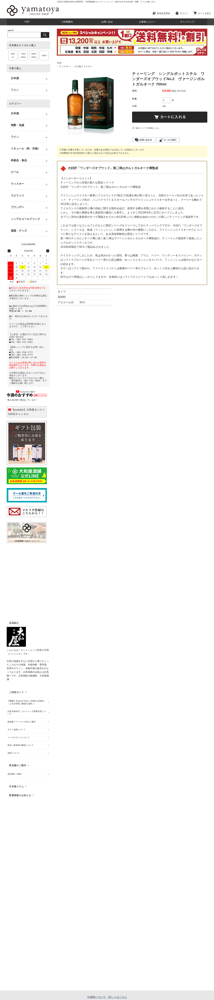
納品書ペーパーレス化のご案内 (22, 722)
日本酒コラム (16, 786)
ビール (15, 172)
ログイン (184, 13)
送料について (14, 753)
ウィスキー (64, 66)
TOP (26, 22)
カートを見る (204, 13)
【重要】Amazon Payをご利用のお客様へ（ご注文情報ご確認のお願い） (26, 702)
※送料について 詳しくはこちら (107, 997)
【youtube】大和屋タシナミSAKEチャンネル (26, 411)
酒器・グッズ (19, 230)
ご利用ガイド (16, 692)
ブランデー (17, 207)
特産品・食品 (19, 160)
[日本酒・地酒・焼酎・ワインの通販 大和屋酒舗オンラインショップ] (33, 16)
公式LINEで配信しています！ (23, 400)
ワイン (15, 89)
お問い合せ (107, 22)
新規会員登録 (163, 13)
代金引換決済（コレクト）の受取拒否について (27, 712)
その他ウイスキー (83, 66)
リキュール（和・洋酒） (25, 148)
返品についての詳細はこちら (147, 128)
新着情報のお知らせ (20, 795)
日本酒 (15, 78)
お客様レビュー (147, 22)
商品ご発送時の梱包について (21, 745)
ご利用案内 (67, 22)
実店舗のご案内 (17, 765)
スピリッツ (17, 195)
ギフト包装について (17, 729)
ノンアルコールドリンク (25, 218)
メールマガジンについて (19, 737)
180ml (44, 55)
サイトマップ (187, 22)
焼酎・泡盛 (17, 125)
